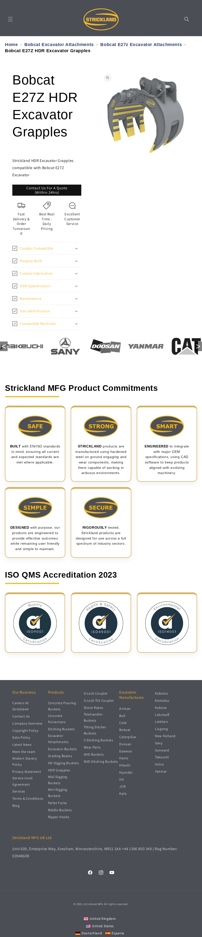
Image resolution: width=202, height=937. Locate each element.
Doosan (125, 744)
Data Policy (21, 737)
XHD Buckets (94, 754)
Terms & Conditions (27, 798)
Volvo (159, 764)
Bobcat (125, 730)
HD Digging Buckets (63, 763)
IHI (121, 779)
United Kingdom (103, 918)
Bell (122, 716)
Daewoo (125, 751)
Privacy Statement (26, 771)
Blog (15, 805)
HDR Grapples (59, 770)
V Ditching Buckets (98, 740)
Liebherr (161, 721)
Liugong (161, 729)
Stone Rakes (93, 707)
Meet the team (23, 751)
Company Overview (27, 723)
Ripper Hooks (58, 817)
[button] (10, 19)
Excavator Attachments (58, 738)
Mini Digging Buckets (57, 792)
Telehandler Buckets (93, 717)
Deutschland (92, 933)
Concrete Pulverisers (57, 719)
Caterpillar (127, 737)
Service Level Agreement (22, 781)
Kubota (161, 707)
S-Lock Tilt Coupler (99, 700)
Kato (123, 793)
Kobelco (161, 693)
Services (18, 791)
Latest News (22, 744)
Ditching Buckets (61, 729)
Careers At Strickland (20, 706)
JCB (122, 786)
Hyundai (125, 772)
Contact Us (21, 716)
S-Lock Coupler (96, 693)
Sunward (162, 750)
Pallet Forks (57, 803)
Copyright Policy (25, 730)
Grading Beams (60, 756)
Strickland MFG (93, 904)
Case (123, 722)
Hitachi (124, 765)
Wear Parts (92, 747)
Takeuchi (162, 757)
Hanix (123, 758)
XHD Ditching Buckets (101, 761)
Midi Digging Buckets (57, 780)
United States (103, 926)
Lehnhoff (162, 715)
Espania (118, 933)
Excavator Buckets (62, 749)
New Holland (165, 736)
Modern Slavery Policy (24, 761)
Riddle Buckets (60, 810)
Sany (158, 743)
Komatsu (162, 700)
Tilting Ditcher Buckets (95, 730)
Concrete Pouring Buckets (62, 706)
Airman (125, 708)
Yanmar (161, 771)
